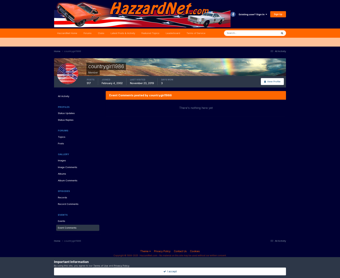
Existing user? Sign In (252, 14)
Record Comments (68, 204)
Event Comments (67, 227)
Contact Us (180, 251)
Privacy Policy (162, 251)
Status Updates (265, 33)
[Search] (282, 33)
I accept (171, 271)
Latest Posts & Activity (123, 33)
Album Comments (67, 180)
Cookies (195, 251)
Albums (62, 173)
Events (61, 221)
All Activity (63, 96)
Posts (61, 143)
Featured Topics (150, 33)
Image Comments (67, 167)
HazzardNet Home (67, 33)
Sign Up (278, 14)
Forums (88, 33)
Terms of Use (100, 265)
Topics (61, 136)
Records (62, 197)
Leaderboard (173, 33)
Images (62, 160)
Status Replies (65, 119)
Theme (144, 251)
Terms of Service (195, 33)
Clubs (101, 33)
